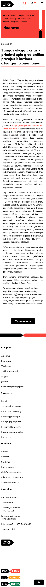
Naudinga (6, 443)
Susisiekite (6, 489)
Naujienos (12, 15)
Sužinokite (6, 393)
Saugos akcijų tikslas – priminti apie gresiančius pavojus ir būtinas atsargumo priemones (18, 18)
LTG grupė (6, 347)
